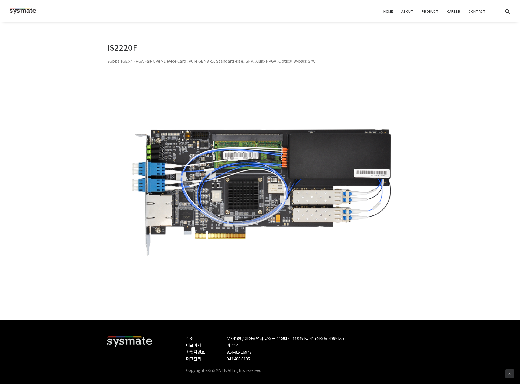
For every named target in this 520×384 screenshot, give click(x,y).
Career (453, 12)
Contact (477, 12)
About (407, 12)
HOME (388, 12)
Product (430, 12)
